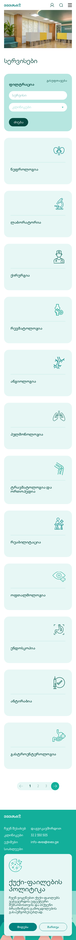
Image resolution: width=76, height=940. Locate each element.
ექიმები (11, 842)
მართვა (53, 927)
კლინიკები (13, 835)
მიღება (22, 927)
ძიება (18, 122)
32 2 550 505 (39, 835)
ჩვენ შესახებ (15, 828)
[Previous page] (21, 786)
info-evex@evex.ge (45, 842)
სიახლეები (13, 849)
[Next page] (55, 786)
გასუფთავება (57, 80)
